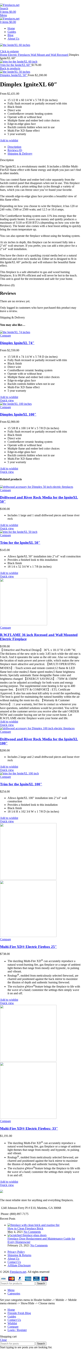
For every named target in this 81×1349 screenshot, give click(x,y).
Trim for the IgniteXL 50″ (20, 543)
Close (3, 1339)
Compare (13, 1326)
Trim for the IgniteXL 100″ (21, 784)
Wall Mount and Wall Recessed (50, 54)
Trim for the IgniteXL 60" (15, 65)
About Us (13, 1258)
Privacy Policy (16, 1251)
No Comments (32, 1231)
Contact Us (14, 1262)
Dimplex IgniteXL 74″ (17, 343)
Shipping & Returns (19, 1255)
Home (4, 54)
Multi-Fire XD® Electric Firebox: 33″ (29, 1128)
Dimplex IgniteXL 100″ (18, 414)
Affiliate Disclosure (19, 1265)
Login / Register (17, 1330)
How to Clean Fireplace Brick (25, 1228)
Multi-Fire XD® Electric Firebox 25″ (28, 947)
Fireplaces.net (18, 1271)
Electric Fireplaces (19, 54)
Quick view (7, 400)
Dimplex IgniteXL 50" (14, 75)
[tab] (44, 147)
